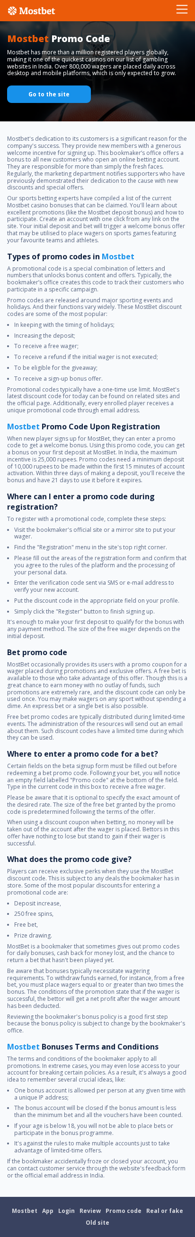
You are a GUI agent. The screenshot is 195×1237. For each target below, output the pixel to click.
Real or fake (164, 1211)
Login (66, 1211)
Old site (97, 1223)
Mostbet (24, 1211)
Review (90, 1211)
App (47, 1211)
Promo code (124, 1211)
